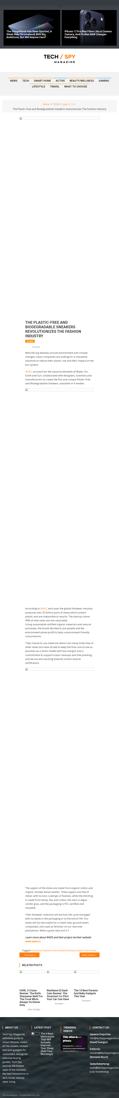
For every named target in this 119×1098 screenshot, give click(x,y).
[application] (74, 1043)
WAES (28, 371)
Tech (25, 80)
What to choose (75, 86)
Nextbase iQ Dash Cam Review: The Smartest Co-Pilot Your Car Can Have (58, 995)
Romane (36, 347)
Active (60, 80)
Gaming (104, 80)
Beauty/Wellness (82, 80)
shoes (93, 950)
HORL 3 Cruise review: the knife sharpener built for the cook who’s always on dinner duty (31, 997)
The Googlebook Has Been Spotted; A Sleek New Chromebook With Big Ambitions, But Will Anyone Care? (29, 34)
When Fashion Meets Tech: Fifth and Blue (91, 955)
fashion (71, 950)
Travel (54, 86)
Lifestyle (38, 86)
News (13, 80)
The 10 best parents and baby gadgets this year (86, 993)
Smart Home (42, 80)
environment (59, 950)
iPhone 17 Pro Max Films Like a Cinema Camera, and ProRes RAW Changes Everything (88, 34)
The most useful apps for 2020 (31, 955)
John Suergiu (34, 1009)
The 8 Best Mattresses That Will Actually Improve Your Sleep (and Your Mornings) (47, 1044)
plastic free (82, 950)
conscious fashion (41, 950)
